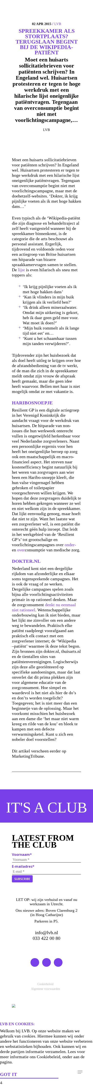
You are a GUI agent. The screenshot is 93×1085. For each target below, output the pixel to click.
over (21, 549)
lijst (21, 269)
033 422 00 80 (46, 938)
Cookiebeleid (45, 984)
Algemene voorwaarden (45, 988)
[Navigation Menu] (80, 1072)
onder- (70, 544)
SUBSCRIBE (22, 879)
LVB (57, 24)
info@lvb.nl (46, 932)
